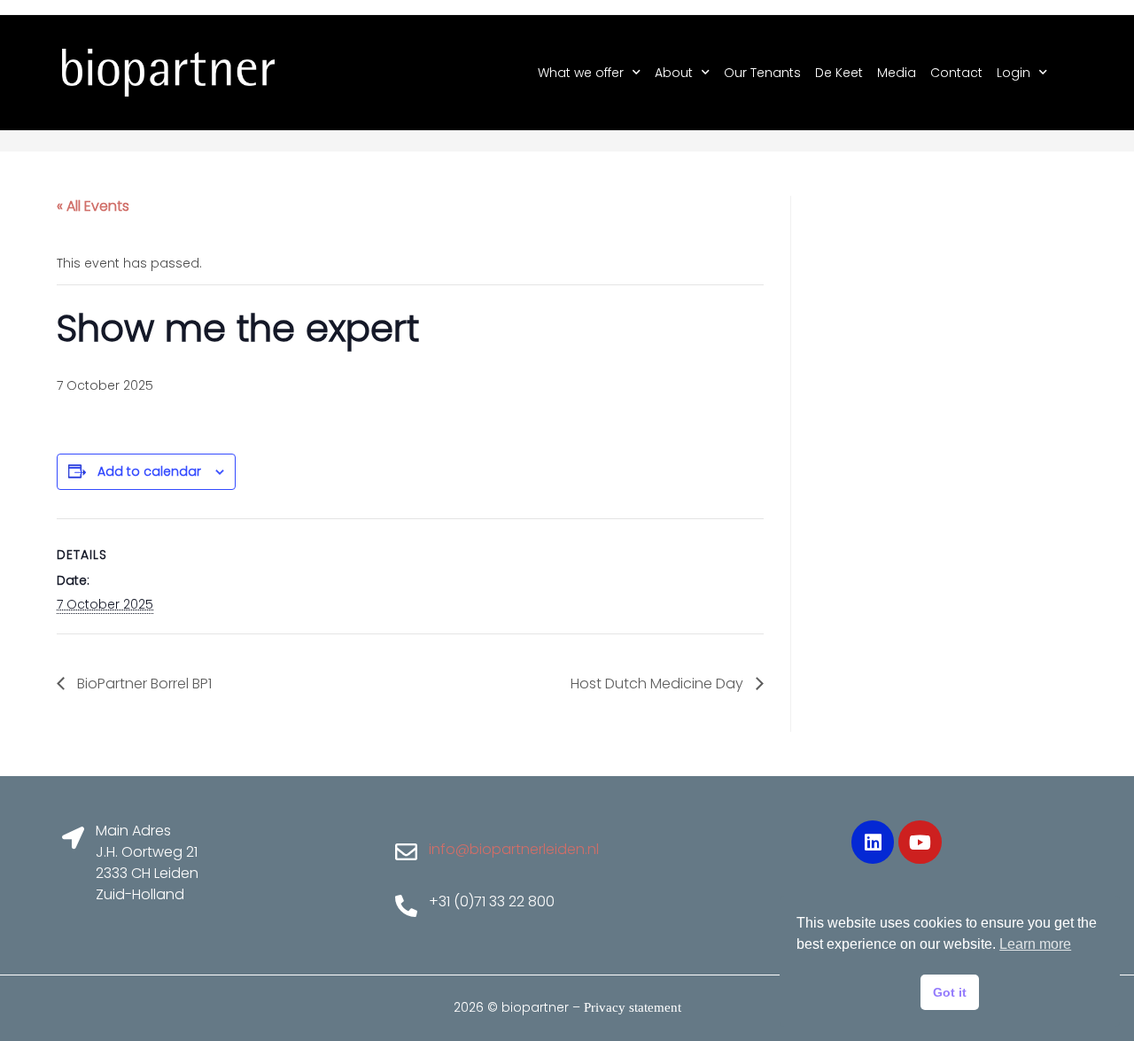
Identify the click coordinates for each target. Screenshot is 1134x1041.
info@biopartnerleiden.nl (514, 849)
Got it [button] (950, 992)
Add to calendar (149, 471)
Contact (956, 73)
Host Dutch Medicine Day (659, 683)
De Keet (839, 73)
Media (896, 73)
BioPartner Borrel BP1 (143, 683)
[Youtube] (919, 841)
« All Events (93, 206)
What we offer (581, 73)
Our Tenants (762, 73)
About (674, 73)
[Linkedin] (872, 841)
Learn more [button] (1035, 944)
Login (1013, 73)
